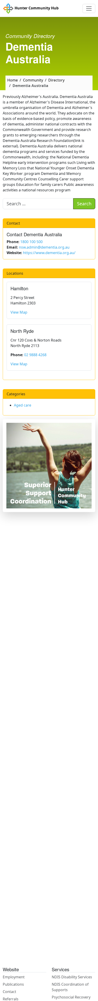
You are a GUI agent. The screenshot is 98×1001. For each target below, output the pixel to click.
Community (33, 80)
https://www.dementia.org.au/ (49, 252)
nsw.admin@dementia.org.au (44, 247)
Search (84, 204)
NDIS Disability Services (72, 976)
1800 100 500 (31, 241)
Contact (9, 991)
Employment (14, 976)
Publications (13, 984)
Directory (56, 80)
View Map (18, 312)
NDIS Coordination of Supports (70, 987)
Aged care (22, 405)
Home (12, 80)
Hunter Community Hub (36, 8)
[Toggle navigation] (89, 8)
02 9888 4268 (35, 354)
